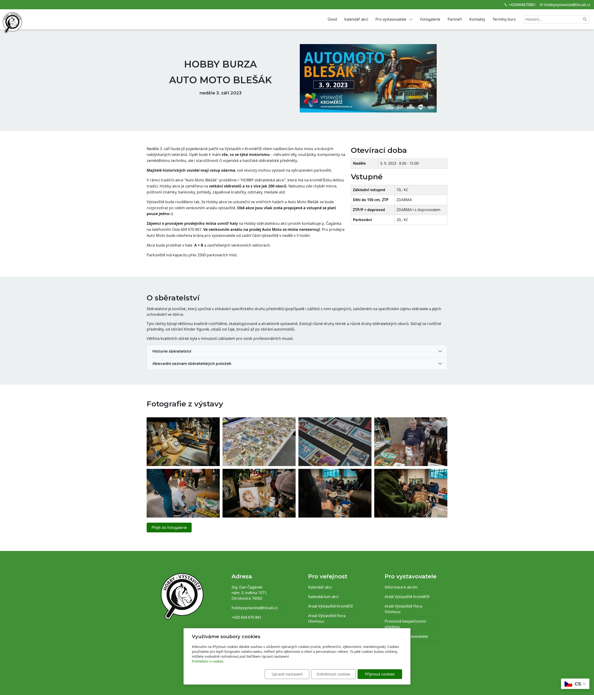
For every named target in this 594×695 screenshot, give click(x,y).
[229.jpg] (410, 493)
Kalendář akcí (356, 19)
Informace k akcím (401, 587)
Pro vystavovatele (391, 19)
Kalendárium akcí (323, 596)
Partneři (455, 19)
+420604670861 (522, 4)
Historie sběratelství (171, 351)
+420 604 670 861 (246, 617)
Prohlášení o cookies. (208, 661)
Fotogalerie (430, 19)
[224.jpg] (334, 493)
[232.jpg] (183, 493)
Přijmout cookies (380, 674)
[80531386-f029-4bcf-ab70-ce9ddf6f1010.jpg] (410, 441)
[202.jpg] (334, 441)
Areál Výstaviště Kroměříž (330, 606)
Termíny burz (504, 19)
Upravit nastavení (287, 674)
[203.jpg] (259, 441)
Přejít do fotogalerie (169, 527)
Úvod (332, 19)
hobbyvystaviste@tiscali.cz (567, 4)
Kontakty (477, 19)
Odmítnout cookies (333, 674)
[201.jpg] (183, 441)
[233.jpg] (259, 493)
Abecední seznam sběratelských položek (191, 363)
